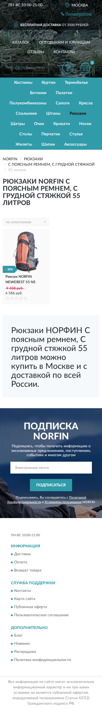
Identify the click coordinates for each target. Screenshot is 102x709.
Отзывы (35, 52)
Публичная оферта (30, 607)
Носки (85, 124)
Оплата (20, 562)
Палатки (64, 93)
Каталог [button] (21, 42)
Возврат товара (27, 570)
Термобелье (76, 83)
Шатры (18, 124)
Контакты (64, 52)
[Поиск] (17, 67)
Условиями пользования (63, 502)
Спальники (26, 113)
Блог (18, 636)
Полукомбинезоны (28, 103)
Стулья (76, 134)
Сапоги (63, 103)
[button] (68, 67)
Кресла (86, 103)
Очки (39, 124)
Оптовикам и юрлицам (64, 42)
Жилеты (24, 144)
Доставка (22, 554)
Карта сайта (24, 599)
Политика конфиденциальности (42, 660)
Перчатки (50, 134)
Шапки (48, 144)
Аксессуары (75, 144)
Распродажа (25, 652)
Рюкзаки (78, 113)
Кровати (61, 124)
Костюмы (23, 83)
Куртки (48, 83)
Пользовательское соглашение (41, 615)
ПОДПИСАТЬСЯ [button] (51, 485)
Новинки (22, 644)
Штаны (53, 113)
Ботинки (38, 93)
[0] (85, 67)
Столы (25, 134)
